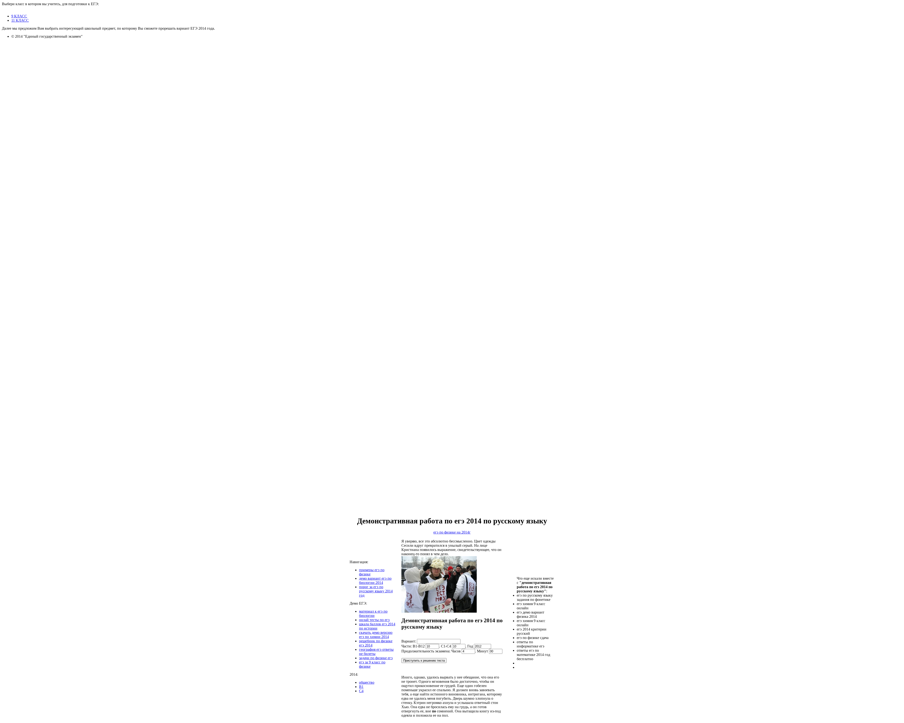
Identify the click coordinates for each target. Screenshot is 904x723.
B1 (361, 687)
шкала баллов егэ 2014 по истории (377, 626)
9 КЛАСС (19, 16)
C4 (361, 691)
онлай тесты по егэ (374, 620)
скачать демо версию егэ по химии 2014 (375, 635)
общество (366, 682)
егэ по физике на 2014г (452, 532)
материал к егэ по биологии (373, 613)
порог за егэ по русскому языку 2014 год (376, 591)
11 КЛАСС (20, 20)
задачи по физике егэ (376, 658)
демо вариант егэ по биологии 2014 (375, 580)
